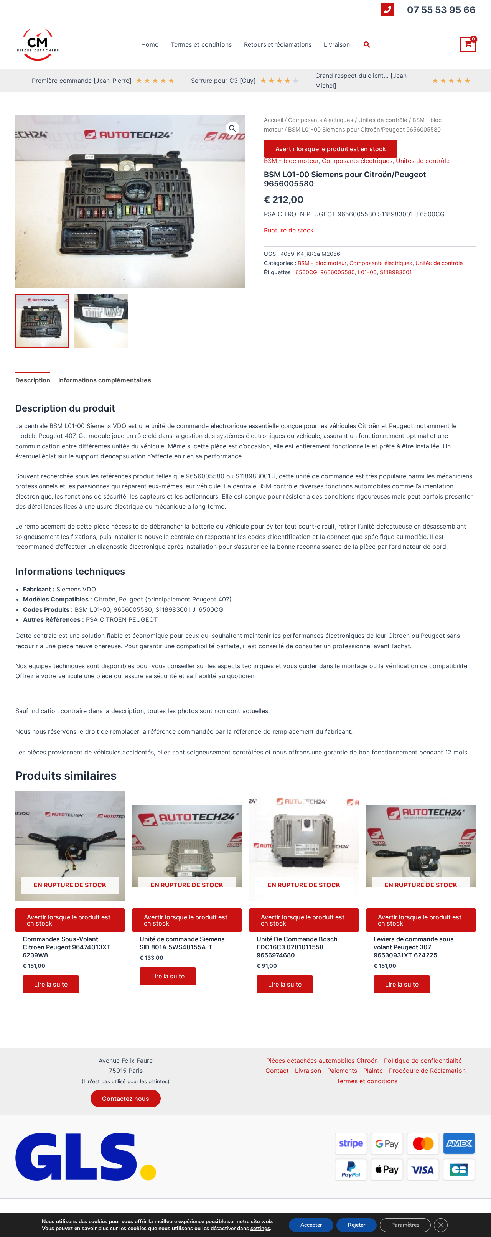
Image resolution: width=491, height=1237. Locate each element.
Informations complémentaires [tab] (104, 380)
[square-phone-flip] (387, 9)
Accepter (311, 1225)
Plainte (373, 1070)
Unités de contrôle (382, 120)
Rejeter (356, 1225)
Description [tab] (32, 380)
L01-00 (367, 272)
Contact (277, 1070)
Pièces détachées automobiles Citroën (322, 1060)
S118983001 (396, 272)
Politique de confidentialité (423, 1060)
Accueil (273, 120)
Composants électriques (320, 120)
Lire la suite (51, 984)
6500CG (306, 272)
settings (260, 1228)
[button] (367, 44)
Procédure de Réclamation (427, 1070)
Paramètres (405, 1225)
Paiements (342, 1070)
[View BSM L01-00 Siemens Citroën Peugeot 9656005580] (42, 321)
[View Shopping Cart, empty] (468, 44)
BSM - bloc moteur (291, 161)
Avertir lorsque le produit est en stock (330, 149)
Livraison (308, 1070)
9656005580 (337, 272)
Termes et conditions (366, 1081)
